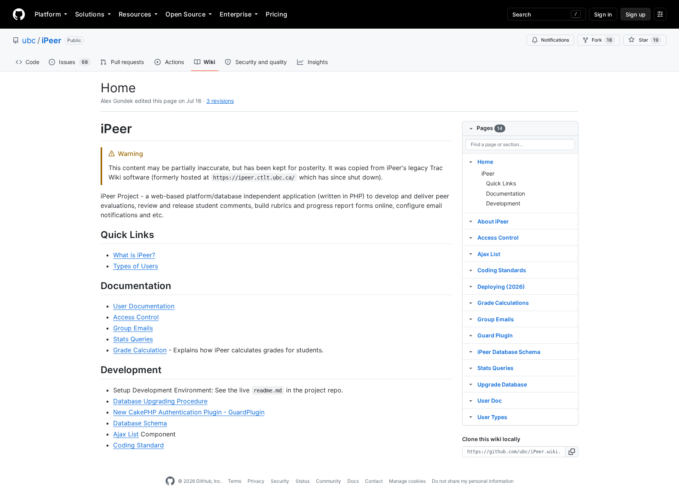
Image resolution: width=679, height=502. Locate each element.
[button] (571, 451)
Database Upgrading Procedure (160, 401)
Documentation (505, 193)
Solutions (90, 14)
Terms (234, 481)
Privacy (256, 481)
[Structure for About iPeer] (470, 221)
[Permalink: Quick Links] (95, 234)
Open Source (185, 14)
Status (302, 481)
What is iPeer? (134, 255)
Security (280, 481)
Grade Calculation (140, 350)
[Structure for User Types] (470, 416)
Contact (374, 481)
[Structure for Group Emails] (470, 319)
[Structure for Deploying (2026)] (470, 286)
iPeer (51, 40)
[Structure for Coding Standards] (470, 270)
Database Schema (140, 423)
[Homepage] (19, 14)
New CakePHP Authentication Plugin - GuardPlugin (188, 412)
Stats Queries (133, 339)
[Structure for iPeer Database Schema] (470, 351)
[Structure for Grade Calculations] (470, 302)
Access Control (136, 317)
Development (503, 203)
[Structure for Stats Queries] (470, 367)
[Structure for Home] (470, 161)
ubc (29, 40)
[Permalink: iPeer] (95, 128)
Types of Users (135, 266)
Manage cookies (407, 481)
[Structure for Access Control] (470, 237)
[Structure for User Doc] (470, 400)
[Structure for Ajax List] (470, 253)
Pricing (276, 14)
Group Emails (133, 328)
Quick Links (501, 183)
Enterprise (235, 14)
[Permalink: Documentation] (95, 285)
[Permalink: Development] (95, 369)
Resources (135, 14)
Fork (602, 40)
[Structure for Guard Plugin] (470, 335)
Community (328, 481)
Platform (48, 14)
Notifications (555, 40)
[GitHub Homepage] (170, 481)
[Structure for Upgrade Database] (470, 384)
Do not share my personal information (473, 481)
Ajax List (126, 434)
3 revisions (220, 100)
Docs (353, 481)
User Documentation (143, 306)
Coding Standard (138, 445)
